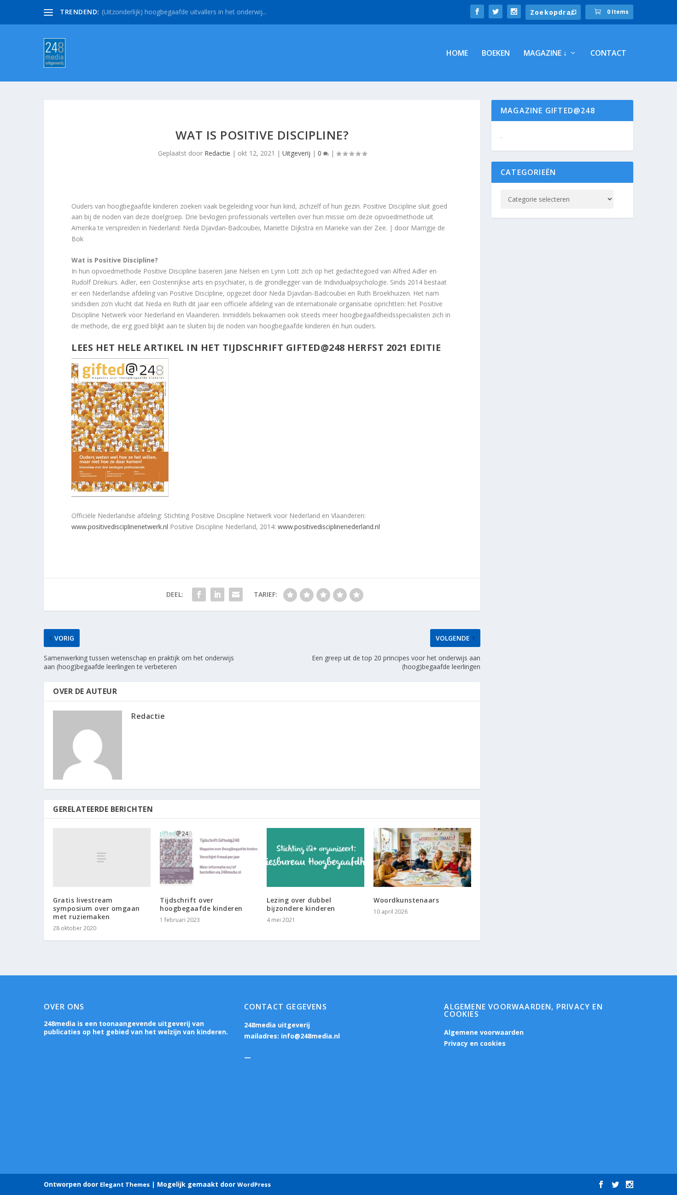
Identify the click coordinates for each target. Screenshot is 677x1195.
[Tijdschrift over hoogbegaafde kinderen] (208, 857)
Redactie (217, 153)
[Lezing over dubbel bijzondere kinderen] (315, 857)
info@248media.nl (310, 1036)
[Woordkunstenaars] (422, 857)
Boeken (496, 53)
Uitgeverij (296, 153)
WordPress (254, 1184)
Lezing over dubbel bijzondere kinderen (301, 904)
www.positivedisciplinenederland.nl (329, 526)
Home (457, 53)
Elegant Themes (125, 1184)
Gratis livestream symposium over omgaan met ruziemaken (96, 908)
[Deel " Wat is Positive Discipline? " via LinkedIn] (217, 594)
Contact (608, 53)
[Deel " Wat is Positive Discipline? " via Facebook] (199, 594)
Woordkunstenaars (406, 900)
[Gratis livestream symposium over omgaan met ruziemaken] (102, 857)
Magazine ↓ (545, 53)
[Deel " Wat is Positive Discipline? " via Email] (236, 594)
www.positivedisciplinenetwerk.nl (119, 526)
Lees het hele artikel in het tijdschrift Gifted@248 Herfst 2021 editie (256, 347)
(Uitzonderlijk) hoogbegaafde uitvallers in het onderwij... (184, 11)
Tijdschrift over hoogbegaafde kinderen (201, 904)
